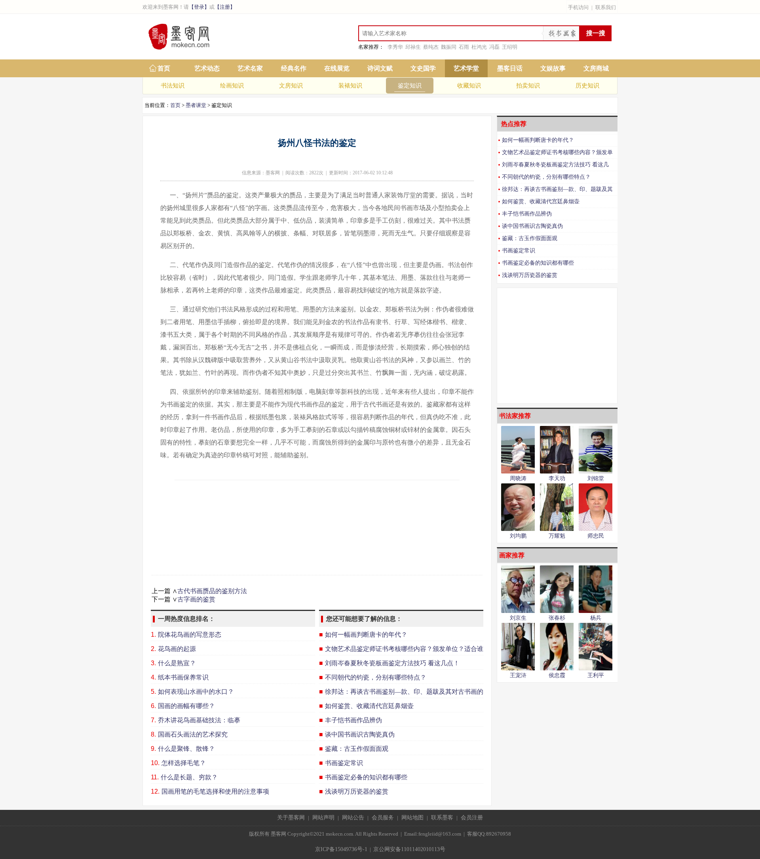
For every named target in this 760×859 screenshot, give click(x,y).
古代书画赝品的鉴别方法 (212, 591)
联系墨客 (442, 818)
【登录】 (199, 7)
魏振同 (448, 47)
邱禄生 (413, 47)
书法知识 (172, 85)
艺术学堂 (466, 68)
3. (153, 663)
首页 (164, 68)
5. (153, 691)
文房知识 (291, 85)
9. (153, 748)
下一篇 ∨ (164, 599)
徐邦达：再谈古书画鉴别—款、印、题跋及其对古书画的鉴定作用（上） (555, 190)
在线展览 (337, 68)
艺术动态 (207, 68)
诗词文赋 (380, 68)
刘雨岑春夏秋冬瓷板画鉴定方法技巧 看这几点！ (553, 166)
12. (155, 791)
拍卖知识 (528, 85)
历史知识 (587, 85)
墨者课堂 (196, 105)
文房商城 (596, 68)
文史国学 (423, 68)
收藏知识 (469, 85)
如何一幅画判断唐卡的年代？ (538, 140)
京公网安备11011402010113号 (409, 849)
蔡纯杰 (431, 47)
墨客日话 (509, 68)
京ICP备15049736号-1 (341, 849)
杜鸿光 (479, 47)
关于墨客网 (291, 818)
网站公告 (353, 818)
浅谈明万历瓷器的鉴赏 (529, 275)
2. (153, 648)
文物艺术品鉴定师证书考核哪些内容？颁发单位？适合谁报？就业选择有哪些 (555, 153)
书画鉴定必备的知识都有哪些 (538, 263)
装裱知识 (350, 85)
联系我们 (605, 7)
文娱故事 (553, 68)
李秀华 (395, 47)
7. (153, 720)
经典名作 (293, 68)
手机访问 (578, 7)
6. (153, 705)
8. (153, 734)
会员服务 (383, 818)
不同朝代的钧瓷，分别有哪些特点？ (546, 177)
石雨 (464, 47)
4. (153, 677)
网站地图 (412, 818)
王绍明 (509, 47)
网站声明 (323, 818)
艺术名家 (250, 68)
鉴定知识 (410, 85)
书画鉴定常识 (518, 251)
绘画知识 (232, 85)
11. (155, 777)
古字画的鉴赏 (196, 599)
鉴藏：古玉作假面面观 (529, 238)
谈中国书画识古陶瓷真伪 (532, 226)
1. (153, 634)
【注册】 (225, 7)
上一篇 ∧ (164, 591)
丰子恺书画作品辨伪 (527, 214)
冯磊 (494, 47)
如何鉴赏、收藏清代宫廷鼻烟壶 (541, 201)
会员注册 (472, 818)
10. (155, 763)
